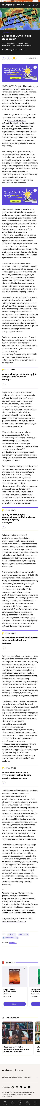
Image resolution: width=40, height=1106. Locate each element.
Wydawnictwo (12, 1104)
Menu (35, 1104)
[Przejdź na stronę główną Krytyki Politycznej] (12, 1070)
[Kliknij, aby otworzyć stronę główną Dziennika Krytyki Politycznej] (20, 1102)
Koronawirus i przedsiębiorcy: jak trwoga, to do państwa (19, 375)
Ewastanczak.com (7, 1096)
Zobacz (14, 1004)
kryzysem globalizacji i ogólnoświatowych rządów (14, 121)
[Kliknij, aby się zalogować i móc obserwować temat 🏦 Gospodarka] (17, 938)
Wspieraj (5, 1104)
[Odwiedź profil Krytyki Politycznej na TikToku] (21, 1087)
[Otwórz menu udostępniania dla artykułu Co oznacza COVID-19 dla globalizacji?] (8, 58)
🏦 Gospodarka (9, 938)
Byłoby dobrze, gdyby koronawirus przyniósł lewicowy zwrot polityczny (18, 517)
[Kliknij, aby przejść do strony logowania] (37, 5)
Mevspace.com (21, 1094)
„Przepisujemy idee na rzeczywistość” (16, 1077)
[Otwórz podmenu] (37, 1077)
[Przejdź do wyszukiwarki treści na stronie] (29, 5)
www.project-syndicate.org (14, 921)
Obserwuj (27, 1104)
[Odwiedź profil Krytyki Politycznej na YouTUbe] (25, 1087)
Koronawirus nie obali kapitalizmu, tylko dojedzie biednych (20, 639)
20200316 (13, 943)
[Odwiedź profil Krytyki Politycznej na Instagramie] (17, 1087)
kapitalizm (23, 934)
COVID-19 (11, 934)
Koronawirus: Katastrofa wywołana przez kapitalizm (16, 773)
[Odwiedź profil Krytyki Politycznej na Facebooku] (12, 1087)
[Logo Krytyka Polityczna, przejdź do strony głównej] (13, 5)
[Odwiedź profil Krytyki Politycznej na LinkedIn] (29, 1087)
